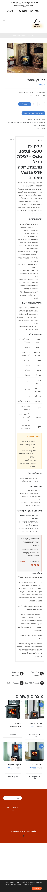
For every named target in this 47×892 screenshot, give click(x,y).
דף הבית (31, 35)
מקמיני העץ (27, 186)
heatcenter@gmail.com (23, 6)
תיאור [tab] (12, 139)
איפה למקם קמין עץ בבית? (28, 528)
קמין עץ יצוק (12, 122)
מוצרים (25, 35)
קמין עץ (36, 119)
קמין (24, 122)
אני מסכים (37, 888)
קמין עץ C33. (37, 765)
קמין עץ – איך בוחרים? (30, 531)
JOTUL (29, 122)
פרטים (31, 734)
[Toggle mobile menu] (4, 20)
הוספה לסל (25, 104)
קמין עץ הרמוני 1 (35, 723)
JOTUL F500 (36, 122)
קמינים (30, 119)
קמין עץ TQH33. (14, 765)
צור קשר (15, 807)
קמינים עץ (36, 125)
